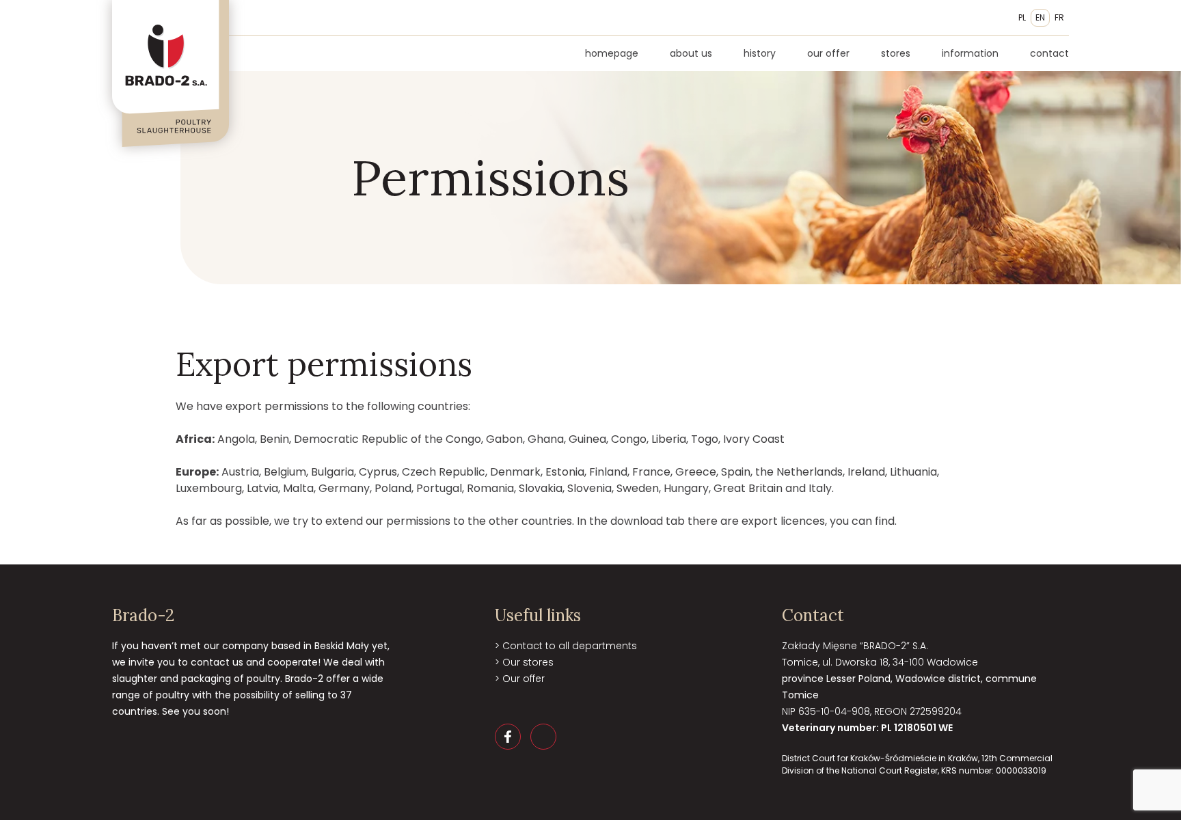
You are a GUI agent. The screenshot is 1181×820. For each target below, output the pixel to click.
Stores (895, 53)
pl (1022, 17)
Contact (1049, 53)
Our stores (528, 662)
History (760, 53)
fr (1059, 17)
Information (970, 53)
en (1040, 17)
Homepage (611, 53)
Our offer (828, 53)
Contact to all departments (569, 646)
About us (691, 53)
